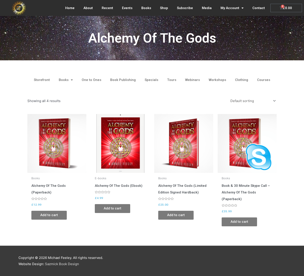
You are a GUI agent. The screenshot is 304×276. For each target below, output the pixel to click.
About (88, 8)
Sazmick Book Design (62, 264)
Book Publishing (123, 80)
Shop (164, 8)
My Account (230, 8)
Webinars (192, 80)
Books (146, 8)
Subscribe (185, 8)
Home (70, 8)
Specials (151, 80)
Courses (263, 80)
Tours (171, 80)
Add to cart (49, 215)
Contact (258, 8)
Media (207, 8)
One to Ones (91, 80)
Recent (107, 8)
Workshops (217, 80)
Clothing (241, 80)
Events (127, 8)
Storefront (42, 80)
